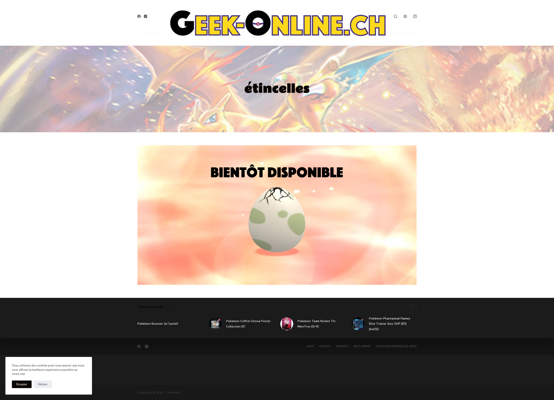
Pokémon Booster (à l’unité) (157, 324)
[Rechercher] (395, 16)
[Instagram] (145, 16)
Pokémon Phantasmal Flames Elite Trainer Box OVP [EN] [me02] (389, 323)
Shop (310, 346)
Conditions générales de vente (396, 346)
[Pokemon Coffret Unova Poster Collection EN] (215, 323)
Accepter (21, 384)
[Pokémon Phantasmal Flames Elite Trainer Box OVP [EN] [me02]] (358, 323)
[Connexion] (405, 16)
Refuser (43, 384)
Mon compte (362, 346)
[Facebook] (139, 16)
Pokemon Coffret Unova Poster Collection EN (248, 323)
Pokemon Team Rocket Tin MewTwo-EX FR (316, 323)
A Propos (342, 346)
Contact (325, 346)
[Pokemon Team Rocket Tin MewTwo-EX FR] (286, 323)
